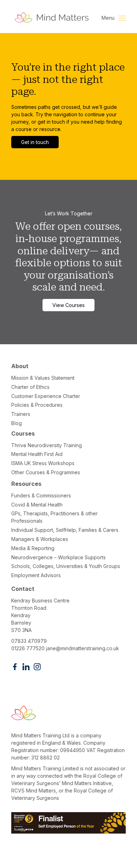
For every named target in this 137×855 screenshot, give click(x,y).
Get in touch (35, 142)
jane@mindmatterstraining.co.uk (82, 648)
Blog (16, 423)
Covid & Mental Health (37, 505)
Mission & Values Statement (42, 378)
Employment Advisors (36, 575)
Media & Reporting (32, 548)
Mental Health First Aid (37, 454)
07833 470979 (29, 641)
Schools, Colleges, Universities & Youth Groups (65, 566)
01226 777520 (28, 648)
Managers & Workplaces (39, 539)
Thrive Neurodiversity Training (46, 445)
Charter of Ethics (30, 387)
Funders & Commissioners (41, 495)
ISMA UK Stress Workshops (42, 463)
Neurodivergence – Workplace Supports (58, 557)
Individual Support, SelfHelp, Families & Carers (64, 530)
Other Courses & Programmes (45, 472)
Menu (109, 18)
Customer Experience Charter (45, 396)
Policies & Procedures (37, 405)
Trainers (20, 414)
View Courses (68, 305)
